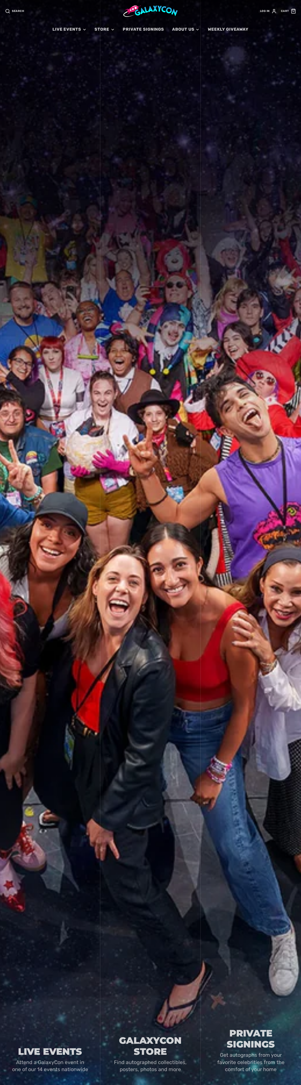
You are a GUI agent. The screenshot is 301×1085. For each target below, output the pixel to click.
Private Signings (143, 29)
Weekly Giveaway (228, 29)
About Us (183, 29)
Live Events (66, 29)
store (102, 29)
